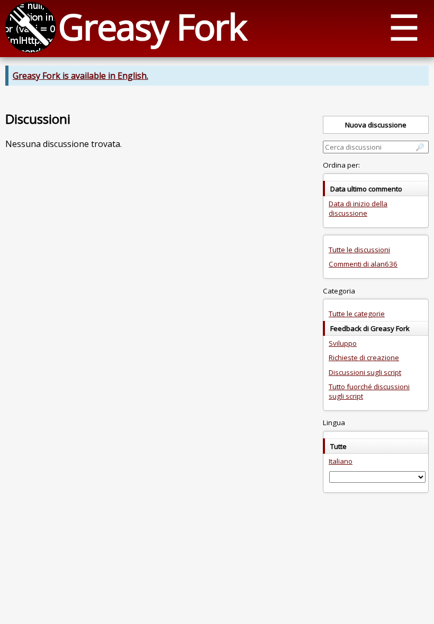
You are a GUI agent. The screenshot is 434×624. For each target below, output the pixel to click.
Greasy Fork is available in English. (80, 75)
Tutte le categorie (357, 313)
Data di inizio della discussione (358, 208)
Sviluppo (343, 343)
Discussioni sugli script (365, 372)
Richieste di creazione (364, 357)
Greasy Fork (152, 26)
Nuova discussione (375, 125)
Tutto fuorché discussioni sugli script (369, 391)
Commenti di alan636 (363, 264)
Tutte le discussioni (359, 249)
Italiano (340, 461)
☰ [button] (404, 26)
